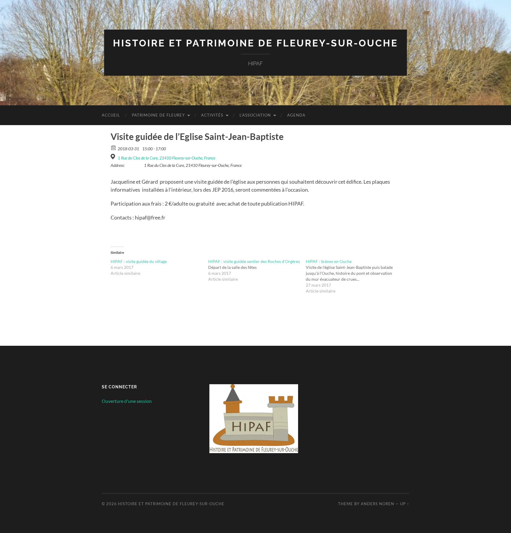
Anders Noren (377, 503)
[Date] (114, 147)
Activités (212, 115)
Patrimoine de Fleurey (158, 115)
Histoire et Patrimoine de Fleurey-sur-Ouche (255, 43)
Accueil (111, 115)
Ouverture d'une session (127, 401)
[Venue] (114, 156)
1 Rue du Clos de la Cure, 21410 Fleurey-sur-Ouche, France (166, 157)
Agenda (296, 115)
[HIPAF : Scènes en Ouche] (354, 276)
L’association (255, 115)
